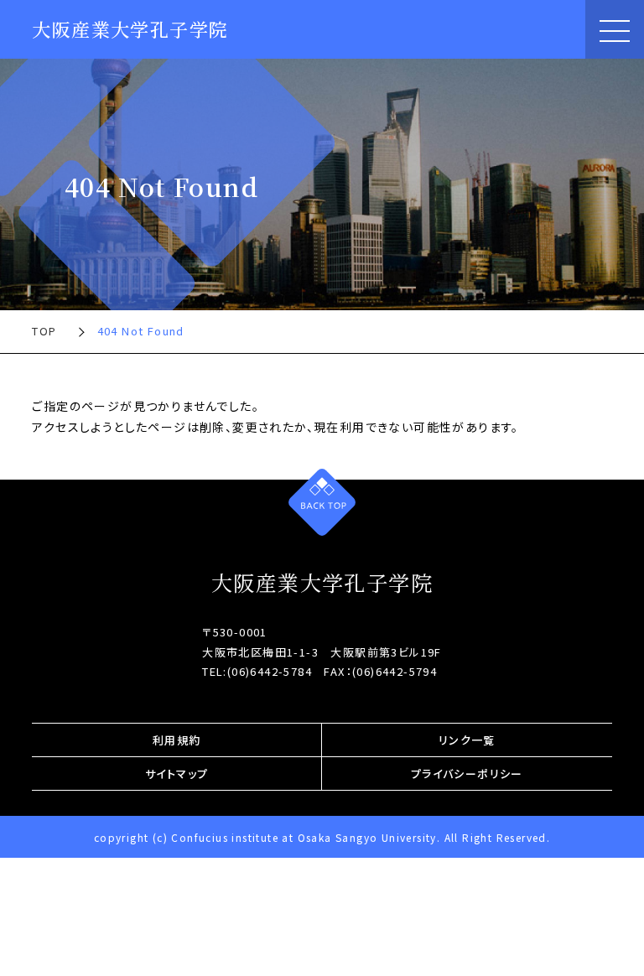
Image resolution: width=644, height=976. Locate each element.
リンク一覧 (467, 740)
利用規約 (177, 740)
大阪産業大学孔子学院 (130, 29)
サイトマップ (176, 773)
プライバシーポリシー (467, 773)
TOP (44, 331)
